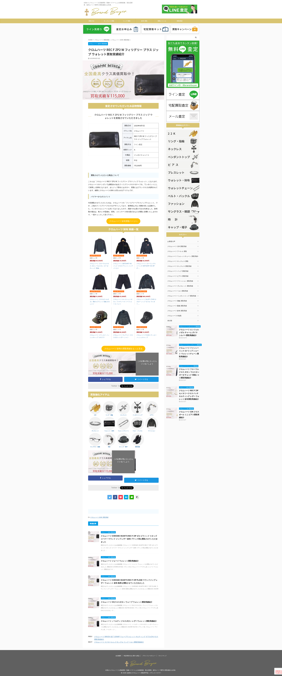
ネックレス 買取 (109, 21)
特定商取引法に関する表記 (132, 656)
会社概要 (118, 656)
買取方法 (91, 21)
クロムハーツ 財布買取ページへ (123, 221)
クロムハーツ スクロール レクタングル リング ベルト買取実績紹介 (119, 642)
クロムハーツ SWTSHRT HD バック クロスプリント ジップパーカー (123, 266)
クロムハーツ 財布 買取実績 (99, 517)
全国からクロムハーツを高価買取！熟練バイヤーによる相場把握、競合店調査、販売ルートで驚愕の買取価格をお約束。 (141, 670)
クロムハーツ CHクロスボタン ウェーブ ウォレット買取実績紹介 (126, 602)
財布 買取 (144, 21)
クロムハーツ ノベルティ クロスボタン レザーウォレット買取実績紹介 (129, 621)
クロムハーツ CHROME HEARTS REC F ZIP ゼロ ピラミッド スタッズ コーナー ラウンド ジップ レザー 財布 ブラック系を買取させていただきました (129, 539)
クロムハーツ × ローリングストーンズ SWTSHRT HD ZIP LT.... (146, 266)
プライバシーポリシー (149, 656)
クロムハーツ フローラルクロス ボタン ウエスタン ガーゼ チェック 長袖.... (99, 266)
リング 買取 (126, 21)
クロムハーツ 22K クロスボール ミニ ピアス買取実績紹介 (189, 415)
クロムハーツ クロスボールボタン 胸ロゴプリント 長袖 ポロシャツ (100, 301)
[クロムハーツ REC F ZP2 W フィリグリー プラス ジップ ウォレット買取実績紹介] (126, 497)
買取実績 (179, 21)
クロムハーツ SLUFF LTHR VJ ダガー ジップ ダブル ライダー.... (146, 301)
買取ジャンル (162, 21)
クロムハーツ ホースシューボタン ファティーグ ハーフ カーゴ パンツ (122, 301)
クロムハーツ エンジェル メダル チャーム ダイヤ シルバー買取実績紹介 (189, 332)
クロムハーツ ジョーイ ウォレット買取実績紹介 (120, 561)
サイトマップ (162, 656)
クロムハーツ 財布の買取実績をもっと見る (123, 348)
